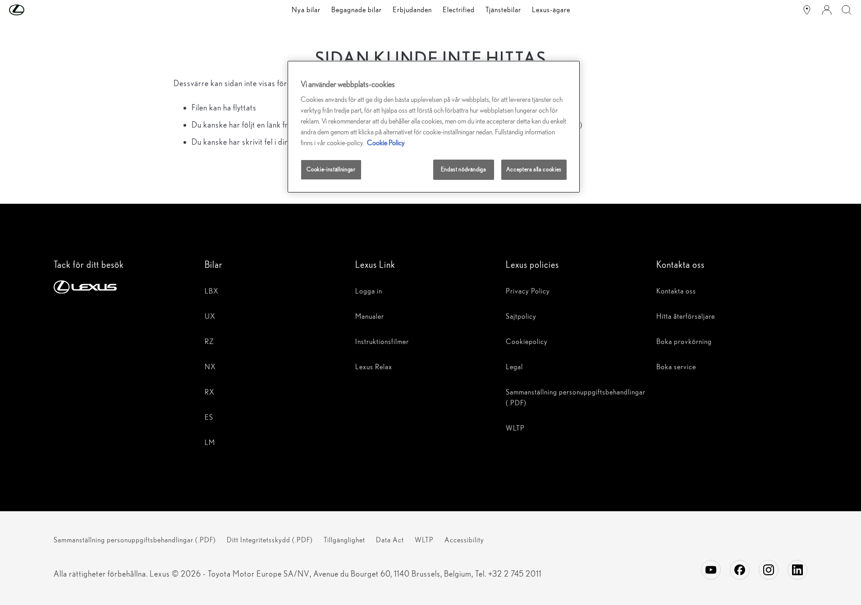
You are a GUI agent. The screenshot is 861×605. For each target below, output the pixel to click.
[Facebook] (740, 570)
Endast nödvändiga (463, 169)
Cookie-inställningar (331, 169)
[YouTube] (711, 570)
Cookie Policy (386, 142)
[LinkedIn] (797, 570)
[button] (34, 10)
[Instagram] (769, 570)
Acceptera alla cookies (534, 169)
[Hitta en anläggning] (806, 10)
